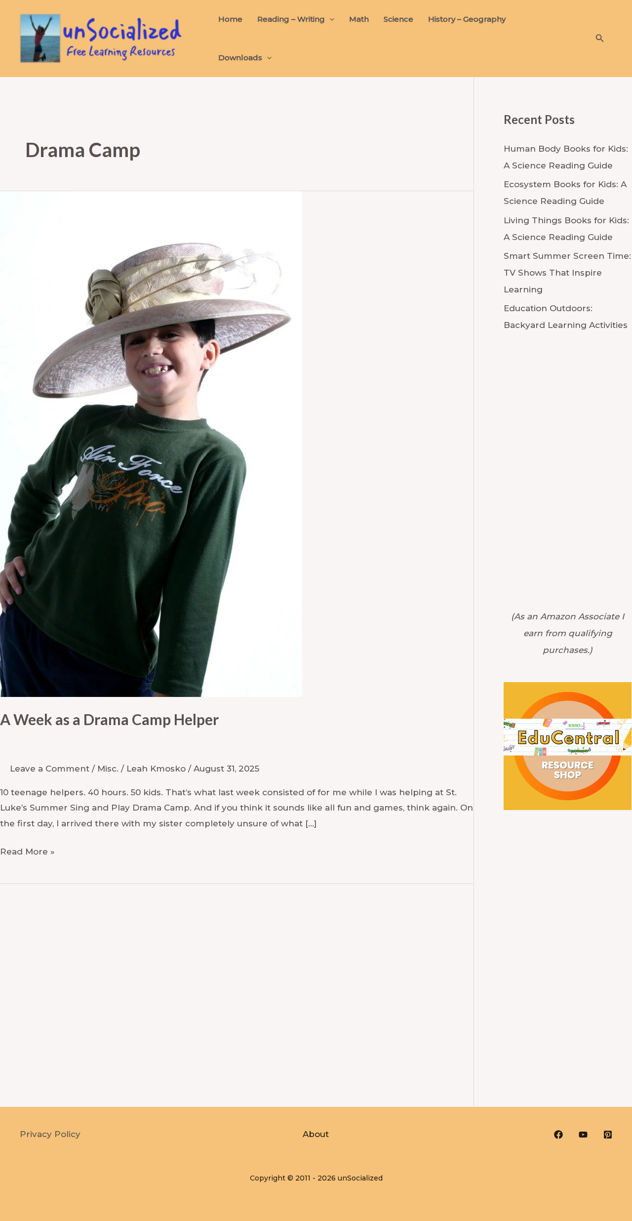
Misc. (107, 768)
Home (230, 19)
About (316, 1134)
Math (359, 19)
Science (398, 19)
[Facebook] (558, 1134)
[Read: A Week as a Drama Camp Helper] (151, 443)
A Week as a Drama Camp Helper (109, 719)
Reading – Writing (291, 19)
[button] (329, 19)
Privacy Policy (50, 1134)
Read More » (27, 850)
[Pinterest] (607, 1134)
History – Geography (467, 19)
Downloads (240, 57)
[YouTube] (583, 1134)
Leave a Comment (49, 768)
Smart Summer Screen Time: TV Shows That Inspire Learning (567, 272)
